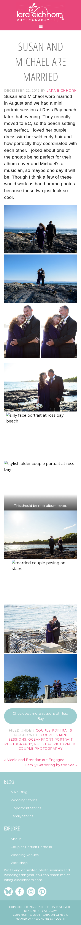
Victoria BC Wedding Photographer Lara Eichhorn (40, 12)
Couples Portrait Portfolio (31, 847)
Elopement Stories (26, 808)
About (16, 839)
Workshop (19, 863)
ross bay (43, 744)
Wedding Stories (24, 800)
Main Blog (19, 792)
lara (46, 915)
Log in (60, 918)
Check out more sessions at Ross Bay (40, 716)
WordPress (44, 918)
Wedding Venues (24, 855)
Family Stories (22, 816)
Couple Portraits (54, 730)
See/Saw (50, 911)
